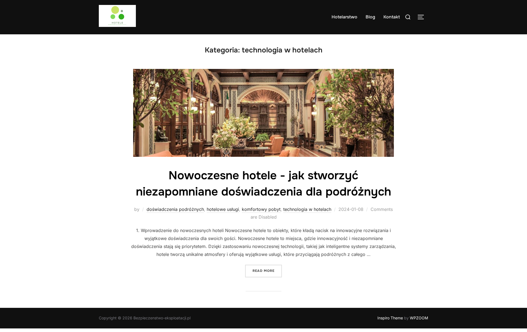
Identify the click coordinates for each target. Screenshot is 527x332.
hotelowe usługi (223, 209)
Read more (267, 270)
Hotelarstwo (344, 17)
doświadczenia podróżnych (175, 209)
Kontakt (391, 17)
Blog (370, 17)
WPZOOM (419, 318)
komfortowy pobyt (261, 209)
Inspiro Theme (390, 318)
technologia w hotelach (307, 209)
